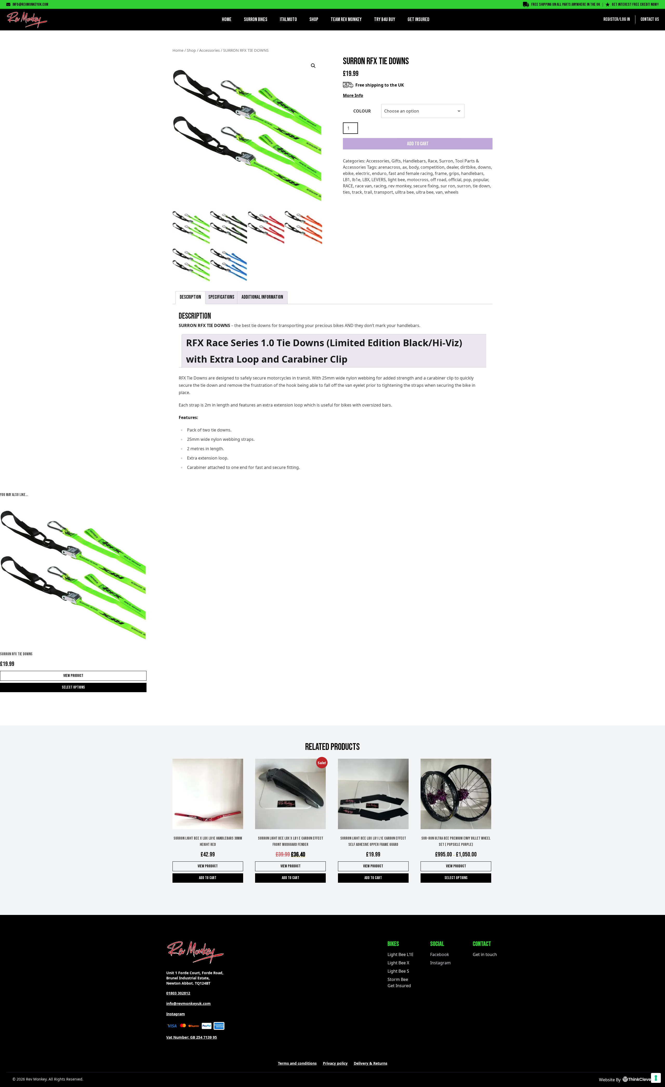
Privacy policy (335, 1063)
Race (432, 161)
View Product (73, 675)
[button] (313, 65)
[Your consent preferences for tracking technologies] (656, 1078)
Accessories (209, 50)
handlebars (472, 173)
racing (380, 186)
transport (383, 192)
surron (464, 186)
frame (441, 173)
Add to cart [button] (207, 877)
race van (363, 186)
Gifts (396, 161)
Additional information (262, 297)
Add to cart (418, 144)
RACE (348, 186)
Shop (313, 19)
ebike (348, 173)
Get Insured (418, 19)
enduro (379, 173)
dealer (452, 167)
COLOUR (362, 111)
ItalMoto (288, 19)
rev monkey (399, 186)
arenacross (389, 167)
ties (346, 192)
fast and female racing (411, 173)
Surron (446, 161)
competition (432, 167)
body (413, 167)
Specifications (221, 297)
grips (454, 173)
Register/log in (616, 19)
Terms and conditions (297, 1063)
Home (226, 19)
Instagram (175, 1013)
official (454, 179)
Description (190, 297)
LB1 (346, 179)
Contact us (650, 19)
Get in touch (485, 954)
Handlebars (414, 161)
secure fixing (425, 186)
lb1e (356, 179)
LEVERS (378, 179)
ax (404, 167)
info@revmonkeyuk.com (30, 4)
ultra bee (425, 192)
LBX (365, 179)
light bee (396, 179)
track (357, 192)
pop (467, 179)
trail (368, 192)
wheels (451, 192)
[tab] (190, 297)
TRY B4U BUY (384, 19)
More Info (353, 95)
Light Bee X (398, 963)
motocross (417, 179)
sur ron (448, 186)
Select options (73, 687)
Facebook (439, 954)
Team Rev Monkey (346, 19)
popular (480, 179)
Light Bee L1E (401, 954)
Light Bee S (398, 971)
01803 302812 (178, 993)
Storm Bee (398, 979)
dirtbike (468, 167)
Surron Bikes (255, 19)
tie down (481, 186)
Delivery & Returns (370, 1063)
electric (363, 173)
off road (438, 179)
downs (484, 167)
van (439, 192)
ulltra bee (404, 192)
